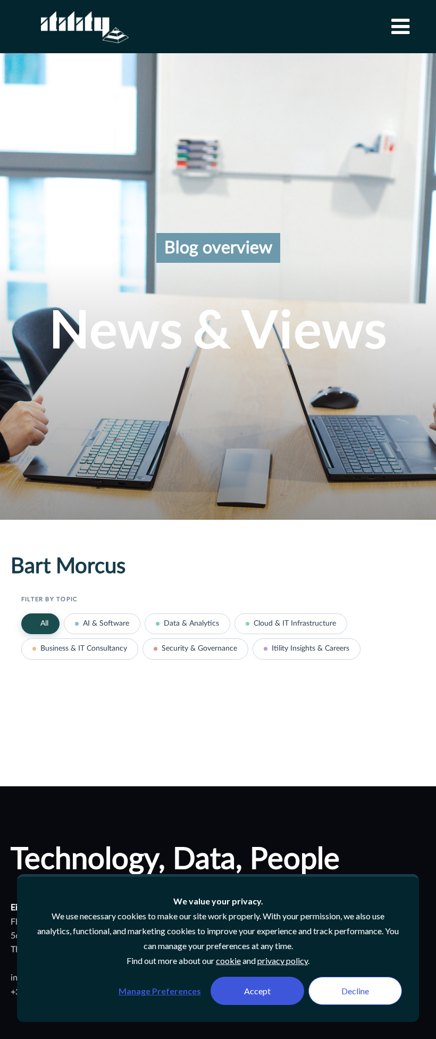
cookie (228, 960)
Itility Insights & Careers (310, 648)
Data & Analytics (191, 623)
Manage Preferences (160, 991)
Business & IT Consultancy (83, 648)
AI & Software (106, 623)
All (44, 623)
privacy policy (282, 960)
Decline (355, 991)
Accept (257, 991)
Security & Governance (199, 648)
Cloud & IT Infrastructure (295, 623)
